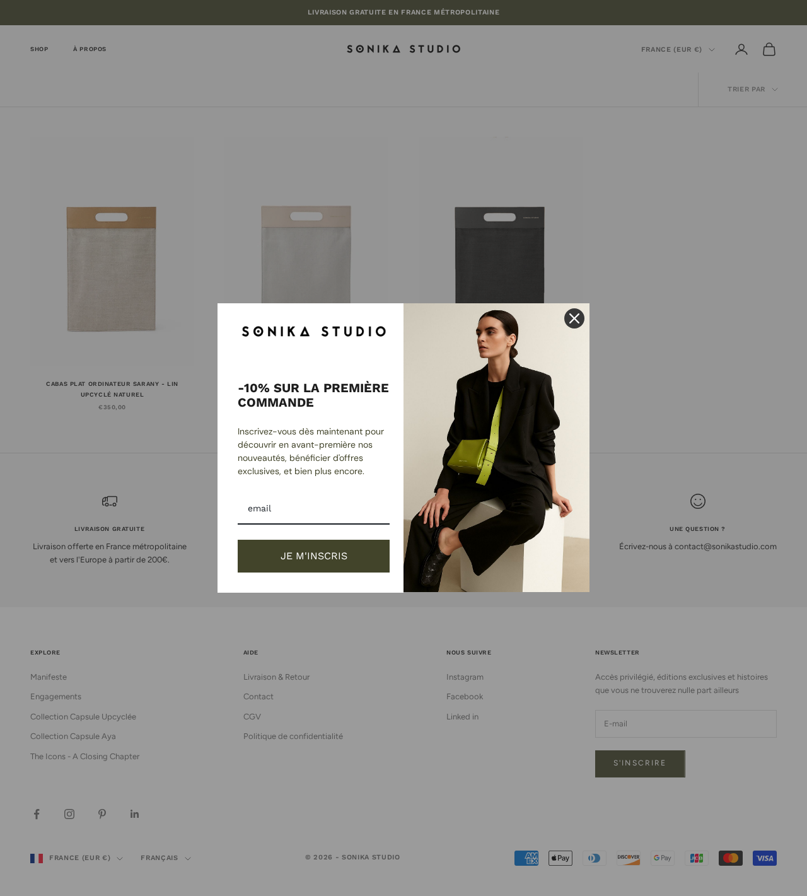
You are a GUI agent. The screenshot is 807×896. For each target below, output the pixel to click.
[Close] (574, 318)
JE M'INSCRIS (314, 556)
